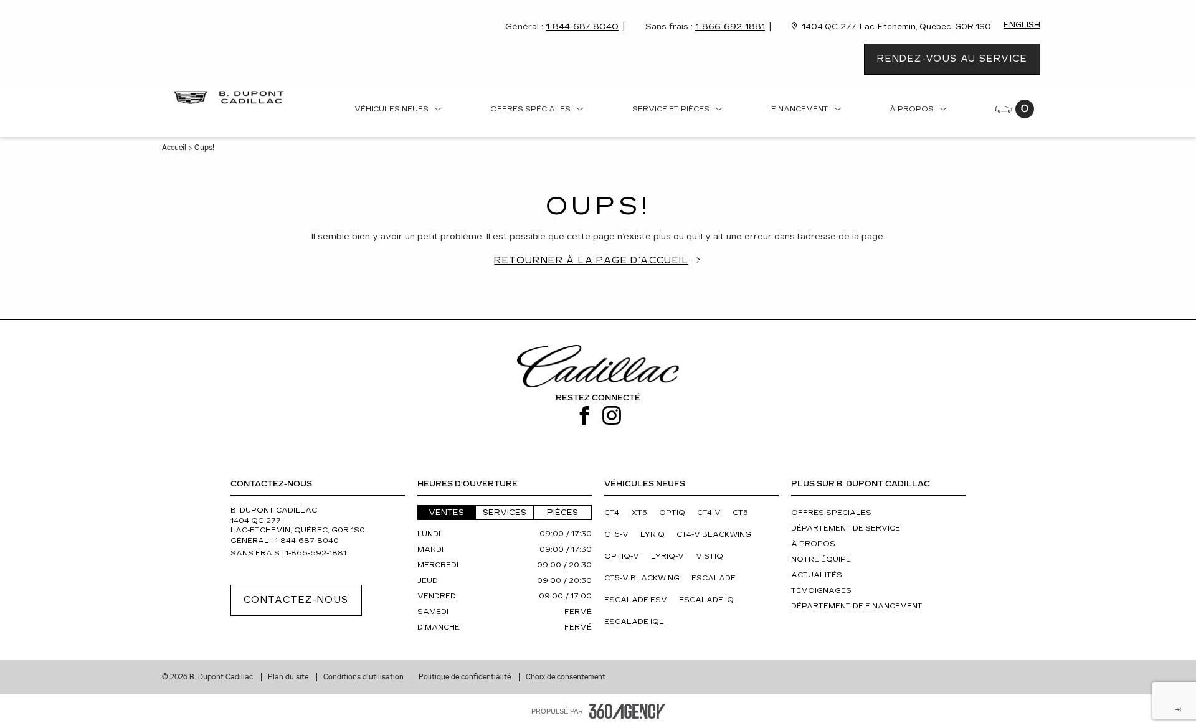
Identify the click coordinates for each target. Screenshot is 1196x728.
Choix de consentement (565, 677)
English (1022, 25)
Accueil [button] (174, 147)
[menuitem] (398, 112)
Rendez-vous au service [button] (952, 59)
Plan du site (289, 677)
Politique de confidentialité (466, 677)
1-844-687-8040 (582, 27)
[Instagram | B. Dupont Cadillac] (611, 416)
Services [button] (504, 512)
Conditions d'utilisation (364, 677)
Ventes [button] (446, 512)
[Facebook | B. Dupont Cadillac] (584, 416)
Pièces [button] (562, 512)
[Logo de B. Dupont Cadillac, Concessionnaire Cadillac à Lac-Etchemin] (232, 97)
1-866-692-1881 (730, 27)
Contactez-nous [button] (296, 600)
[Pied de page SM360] (627, 711)
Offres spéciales (530, 109)
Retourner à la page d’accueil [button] (591, 260)
